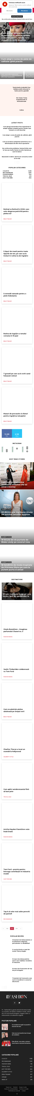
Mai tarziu (10, 10)
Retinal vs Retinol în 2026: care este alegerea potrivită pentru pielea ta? (16, 211)
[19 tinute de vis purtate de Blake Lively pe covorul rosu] (17, 531)
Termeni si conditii (23, 1089)
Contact (24, 1091)
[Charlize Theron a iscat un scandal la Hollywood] (17, 735)
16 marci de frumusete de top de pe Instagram (22, 969)
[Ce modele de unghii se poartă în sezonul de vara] (5, 1027)
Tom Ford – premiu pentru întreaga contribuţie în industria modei (16, 871)
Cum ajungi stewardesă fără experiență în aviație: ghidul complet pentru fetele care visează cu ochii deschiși (17, 128)
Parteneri (15, 1087)
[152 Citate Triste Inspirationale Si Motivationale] (6, 100)
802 (7, 928)
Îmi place (6, 429)
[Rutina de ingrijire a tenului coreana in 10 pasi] (17, 319)
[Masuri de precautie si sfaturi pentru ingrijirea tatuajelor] (17, 399)
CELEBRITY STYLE (6, 479)
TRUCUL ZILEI (7, 797)
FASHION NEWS (7, 636)
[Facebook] (14, 1003)
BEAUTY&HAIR (7, 219)
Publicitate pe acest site (14, 1091)
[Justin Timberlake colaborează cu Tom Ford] (17, 655)
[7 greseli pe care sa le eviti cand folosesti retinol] (17, 359)
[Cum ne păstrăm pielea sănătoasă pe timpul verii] (17, 695)
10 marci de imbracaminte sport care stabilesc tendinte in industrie (22, 960)
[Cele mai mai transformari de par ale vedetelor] (5, 1035)
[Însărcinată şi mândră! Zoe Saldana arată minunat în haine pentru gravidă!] (6, 89)
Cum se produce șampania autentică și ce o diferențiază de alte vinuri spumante (17, 142)
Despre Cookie (23, 1087)
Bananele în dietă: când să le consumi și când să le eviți (17, 157)
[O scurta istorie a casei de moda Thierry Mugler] (6, 952)
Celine (21, 110)
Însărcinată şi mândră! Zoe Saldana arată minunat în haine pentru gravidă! (21, 89)
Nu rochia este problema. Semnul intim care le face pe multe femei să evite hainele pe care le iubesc (17, 150)
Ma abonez (24, 10)
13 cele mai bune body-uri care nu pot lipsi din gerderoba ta (17, 595)
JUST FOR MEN (7, 879)
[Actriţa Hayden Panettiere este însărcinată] (17, 815)
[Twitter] (19, 1003)
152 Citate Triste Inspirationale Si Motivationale (21, 99)
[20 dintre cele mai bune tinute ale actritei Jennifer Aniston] (17, 503)
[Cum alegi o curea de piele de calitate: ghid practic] (17, 54)
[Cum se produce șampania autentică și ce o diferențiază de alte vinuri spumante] (12, 72)
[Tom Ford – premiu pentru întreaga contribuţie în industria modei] (17, 855)
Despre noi (8, 1087)
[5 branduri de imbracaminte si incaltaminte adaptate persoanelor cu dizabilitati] (6, 942)
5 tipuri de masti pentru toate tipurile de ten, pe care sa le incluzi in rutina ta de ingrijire (15, 253)
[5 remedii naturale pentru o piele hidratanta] (17, 279)
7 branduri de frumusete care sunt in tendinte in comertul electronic (22, 979)
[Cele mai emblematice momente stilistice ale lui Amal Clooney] (17, 475)
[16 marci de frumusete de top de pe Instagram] (6, 971)
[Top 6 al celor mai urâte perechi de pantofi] (17, 897)
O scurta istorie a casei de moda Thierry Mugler (21, 950)
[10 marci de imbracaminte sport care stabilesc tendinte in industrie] (6, 961)
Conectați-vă (17, 429)
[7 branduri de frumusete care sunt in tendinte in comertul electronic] (6, 980)
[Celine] (6, 110)
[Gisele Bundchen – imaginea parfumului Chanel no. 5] (17, 615)
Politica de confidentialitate (11, 1089)
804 (17, 928)
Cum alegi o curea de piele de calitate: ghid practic (17, 136)
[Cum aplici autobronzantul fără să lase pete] (17, 775)
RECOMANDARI (7, 919)
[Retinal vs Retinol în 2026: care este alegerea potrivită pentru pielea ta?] (17, 195)
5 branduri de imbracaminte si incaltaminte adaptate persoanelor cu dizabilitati (22, 941)
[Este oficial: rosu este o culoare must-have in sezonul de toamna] (6, 1043)
